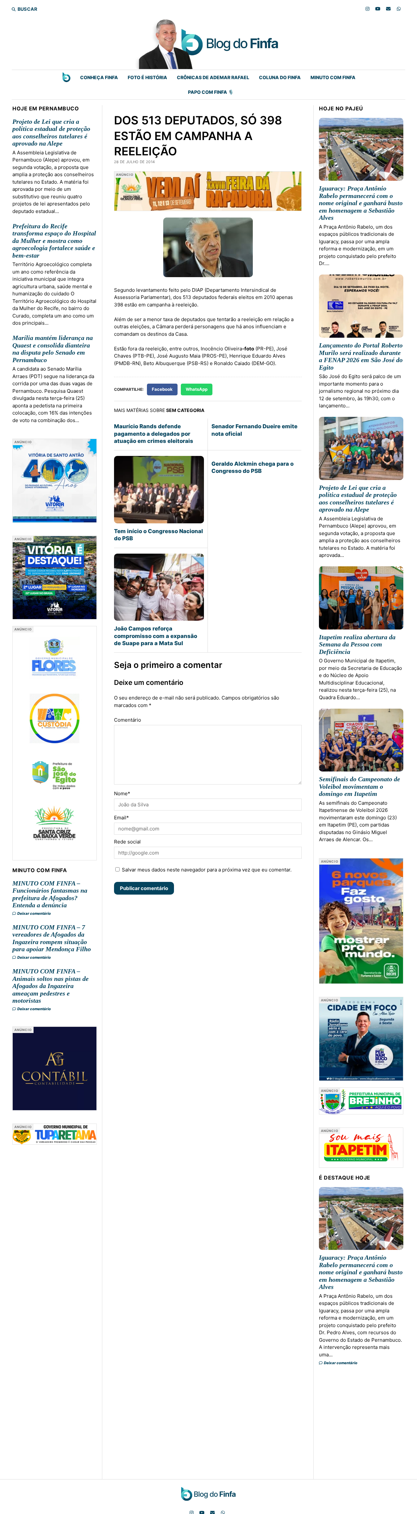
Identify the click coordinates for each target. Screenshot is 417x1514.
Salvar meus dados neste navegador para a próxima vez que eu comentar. (207, 870)
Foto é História (147, 77)
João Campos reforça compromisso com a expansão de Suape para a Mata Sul (155, 635)
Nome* (122, 793)
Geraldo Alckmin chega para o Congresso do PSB (252, 467)
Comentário (127, 720)
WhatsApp (197, 389)
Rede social (127, 842)
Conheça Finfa (99, 77)
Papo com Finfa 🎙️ (211, 92)
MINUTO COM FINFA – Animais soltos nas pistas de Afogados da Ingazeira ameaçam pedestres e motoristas (50, 986)
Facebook (162, 389)
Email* (121, 817)
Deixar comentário (34, 913)
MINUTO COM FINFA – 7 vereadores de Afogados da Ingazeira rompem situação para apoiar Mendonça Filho (51, 938)
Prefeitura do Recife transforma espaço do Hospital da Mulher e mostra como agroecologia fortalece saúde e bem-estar (54, 240)
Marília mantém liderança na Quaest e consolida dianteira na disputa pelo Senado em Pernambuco (52, 348)
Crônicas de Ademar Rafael (213, 77)
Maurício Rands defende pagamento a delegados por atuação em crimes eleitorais (153, 433)
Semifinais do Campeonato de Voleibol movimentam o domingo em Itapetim (359, 786)
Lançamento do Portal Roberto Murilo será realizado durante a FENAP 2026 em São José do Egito (361, 356)
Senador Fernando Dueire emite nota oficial (254, 430)
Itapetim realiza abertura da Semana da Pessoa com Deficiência (357, 644)
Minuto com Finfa (332, 77)
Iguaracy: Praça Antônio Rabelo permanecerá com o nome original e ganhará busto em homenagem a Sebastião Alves (361, 203)
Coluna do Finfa (280, 77)
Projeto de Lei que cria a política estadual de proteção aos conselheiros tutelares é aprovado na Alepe (51, 132)
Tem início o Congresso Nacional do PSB (158, 535)
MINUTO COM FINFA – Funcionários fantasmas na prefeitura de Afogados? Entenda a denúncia (49, 894)
